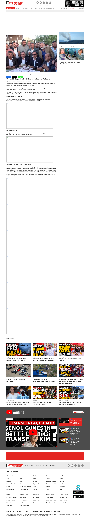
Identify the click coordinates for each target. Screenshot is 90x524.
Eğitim (21, 478)
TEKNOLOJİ (43, 8)
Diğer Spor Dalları (10, 489)
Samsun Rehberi (64, 497)
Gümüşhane (36, 492)
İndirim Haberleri (10, 484)
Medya (21, 481)
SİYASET (60, 8)
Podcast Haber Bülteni (51, 484)
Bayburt (8, 494)
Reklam (27, 511)
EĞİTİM (56, 8)
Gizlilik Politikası (38, 511)
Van (12, 338)
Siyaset (35, 481)
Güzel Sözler (63, 484)
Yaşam (48, 475)
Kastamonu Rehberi (51, 500)
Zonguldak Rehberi (37, 502)
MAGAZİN (52, 8)
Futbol (34, 486)
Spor (7, 478)
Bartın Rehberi (36, 500)
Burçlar (8, 486)
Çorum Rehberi (23, 500)
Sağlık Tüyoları (10, 505)
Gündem (20, 32)
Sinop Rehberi (63, 500)
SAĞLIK (48, 8)
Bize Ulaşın (56, 511)
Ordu (61, 492)
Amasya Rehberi (10, 500)
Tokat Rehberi (49, 497)
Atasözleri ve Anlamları (25, 486)
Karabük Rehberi (50, 502)
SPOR (31, 8)
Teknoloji (48, 478)
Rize (7, 492)
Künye (19, 511)
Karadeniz (62, 475)
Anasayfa (8, 32)
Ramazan (62, 481)
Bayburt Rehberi (50, 494)
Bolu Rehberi (23, 502)
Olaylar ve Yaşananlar (11, 475)
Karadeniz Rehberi (51, 481)
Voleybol (48, 486)
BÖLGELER (65, 8)
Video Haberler (14, 32)
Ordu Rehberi (23, 497)
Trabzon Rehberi (24, 494)
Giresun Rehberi (64, 494)
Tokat (47, 489)
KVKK (48, 511)
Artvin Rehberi (36, 494)
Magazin (8, 481)
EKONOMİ (27, 8)
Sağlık (61, 478)
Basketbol (62, 486)
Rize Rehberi (36, 497)
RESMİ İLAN (71, 8)
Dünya (21, 475)
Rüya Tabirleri (36, 484)
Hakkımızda (10, 511)
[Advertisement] (45, 22)
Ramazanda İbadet (24, 505)
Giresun (22, 492)
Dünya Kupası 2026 (24, 489)
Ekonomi (35, 478)
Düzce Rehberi (10, 502)
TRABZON (22, 8)
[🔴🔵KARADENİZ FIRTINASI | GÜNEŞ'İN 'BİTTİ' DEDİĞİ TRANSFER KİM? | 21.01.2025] (31, 432)
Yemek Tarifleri (23, 484)
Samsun (35, 489)
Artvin (47, 492)
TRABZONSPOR (36, 8)
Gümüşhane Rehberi (11, 497)
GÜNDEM (17, 8)
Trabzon (62, 489)
